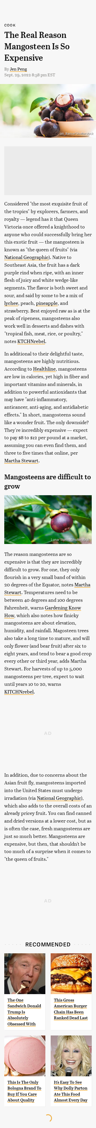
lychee (11, 303)
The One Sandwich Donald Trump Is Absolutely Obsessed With (24, 1012)
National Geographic (26, 257)
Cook (10, 25)
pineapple (47, 303)
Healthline (44, 368)
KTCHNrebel (31, 341)
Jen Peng (18, 69)
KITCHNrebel (19, 691)
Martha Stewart (21, 460)
